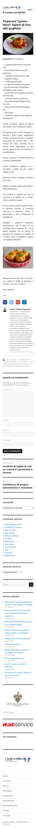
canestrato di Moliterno (10, 362)
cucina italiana (23, 362)
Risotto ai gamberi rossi (14, 658)
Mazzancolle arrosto (13, 644)
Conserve (8, 553)
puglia (9, 366)
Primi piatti (9, 541)
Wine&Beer (7, 791)
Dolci (7, 550)
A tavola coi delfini (14, 12)
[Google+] (18, 302)
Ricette (6, 786)
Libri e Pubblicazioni (13, 524)
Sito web (6, 440)
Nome (6, 420)
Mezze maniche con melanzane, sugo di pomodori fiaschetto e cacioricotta (17, 613)
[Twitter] (11, 302)
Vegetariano (9, 556)
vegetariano (19, 366)
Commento (8, 390)
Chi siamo (7, 781)
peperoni (12, 364)
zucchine (26, 366)
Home (5, 776)
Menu (30, 9)
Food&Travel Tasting (13, 527)
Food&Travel (8, 796)
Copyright (7, 816)
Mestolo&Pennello (10, 806)
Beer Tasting (10, 533)
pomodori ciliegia (21, 364)
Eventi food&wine (12, 536)
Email (6, 430)
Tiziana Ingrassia (11, 359)
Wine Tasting (10, 530)
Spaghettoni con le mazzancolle (17, 639)
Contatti (6, 811)
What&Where (8, 801)
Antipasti (8, 539)
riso (13, 366)
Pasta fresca (9, 544)
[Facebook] (5, 302)
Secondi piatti (10, 547)
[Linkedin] (24, 302)
